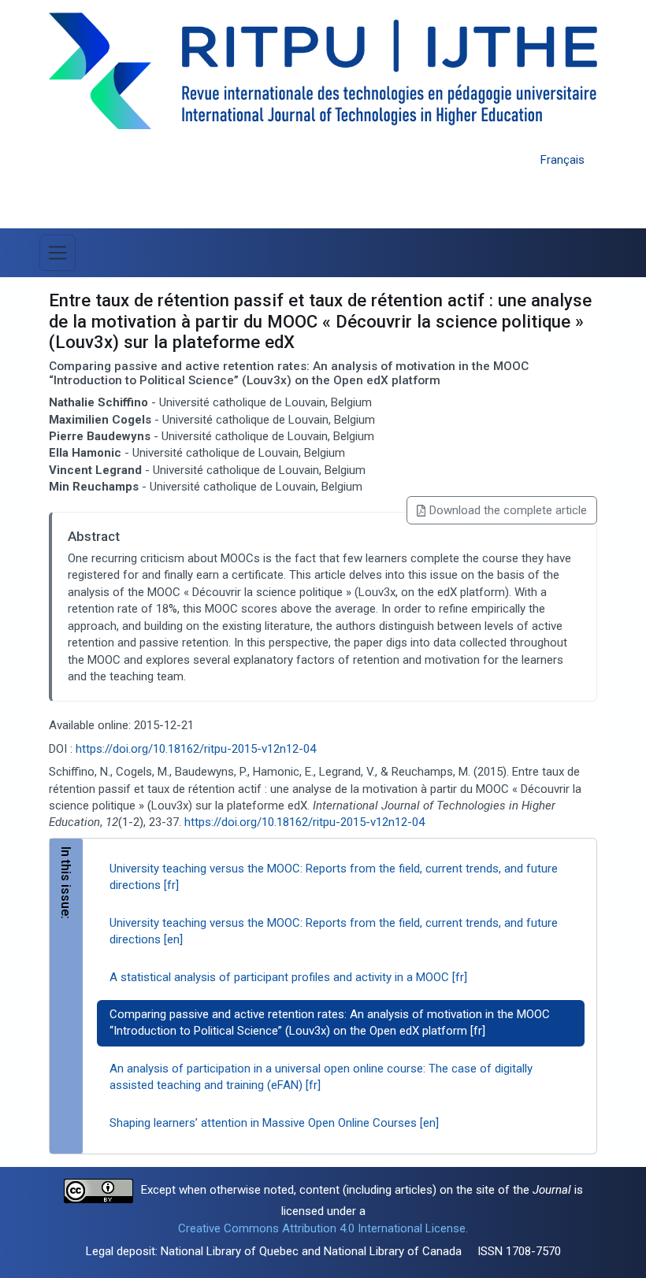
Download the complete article (508, 510)
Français (562, 160)
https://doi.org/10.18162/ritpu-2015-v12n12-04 (196, 749)
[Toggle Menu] (57, 253)
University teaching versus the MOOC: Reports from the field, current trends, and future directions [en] (334, 931)
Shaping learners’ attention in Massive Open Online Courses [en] (274, 1123)
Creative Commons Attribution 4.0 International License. (323, 1228)
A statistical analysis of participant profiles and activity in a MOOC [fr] (288, 977)
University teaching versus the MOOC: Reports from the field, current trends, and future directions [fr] (334, 876)
